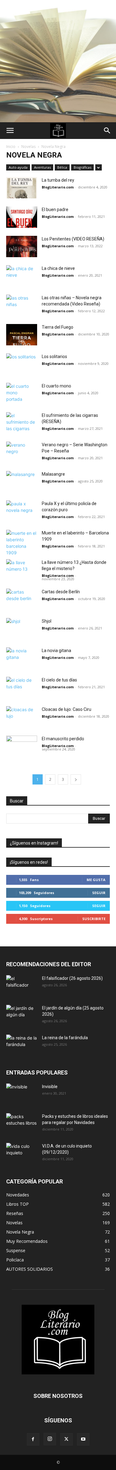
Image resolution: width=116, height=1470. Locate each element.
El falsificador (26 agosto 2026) (72, 978)
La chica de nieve (58, 268)
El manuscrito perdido (63, 738)
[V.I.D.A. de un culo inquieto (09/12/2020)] (21, 1154)
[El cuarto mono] (21, 406)
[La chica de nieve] (21, 276)
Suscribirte (93, 918)
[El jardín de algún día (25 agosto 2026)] (21, 1016)
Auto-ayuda (18, 167)
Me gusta (96, 879)
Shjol (46, 621)
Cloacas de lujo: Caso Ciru (66, 709)
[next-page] (76, 779)
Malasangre (53, 474)
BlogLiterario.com (58, 187)
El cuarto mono (56, 385)
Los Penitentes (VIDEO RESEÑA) (73, 238)
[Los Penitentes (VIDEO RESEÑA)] (21, 246)
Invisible (50, 1086)
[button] (10, 130)
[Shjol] (21, 628)
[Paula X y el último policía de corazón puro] (21, 511)
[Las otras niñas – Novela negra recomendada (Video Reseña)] (21, 305)
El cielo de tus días (59, 679)
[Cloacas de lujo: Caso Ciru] (21, 717)
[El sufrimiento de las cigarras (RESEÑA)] (21, 423)
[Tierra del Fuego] (21, 334)
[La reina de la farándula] (21, 1045)
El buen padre (55, 209)
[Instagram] (50, 1439)
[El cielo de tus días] (21, 687)
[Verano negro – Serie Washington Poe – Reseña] (21, 452)
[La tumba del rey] (21, 187)
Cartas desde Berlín (61, 591)
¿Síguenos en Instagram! (34, 843)
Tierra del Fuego (57, 327)
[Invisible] (21, 1094)
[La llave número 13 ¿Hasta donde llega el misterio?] (21, 570)
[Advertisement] (58, 61)
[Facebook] (33, 1439)
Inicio (10, 146)
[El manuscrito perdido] (21, 759)
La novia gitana (56, 650)
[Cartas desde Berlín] (21, 612)
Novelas (28, 146)
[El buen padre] (21, 217)
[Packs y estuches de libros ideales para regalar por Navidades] (21, 1124)
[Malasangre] (21, 494)
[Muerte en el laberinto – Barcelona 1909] (21, 543)
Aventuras (42, 167)
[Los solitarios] (21, 364)
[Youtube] (83, 1439)
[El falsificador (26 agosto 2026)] (21, 986)
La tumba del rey (58, 180)
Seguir (98, 892)
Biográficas (82, 167)
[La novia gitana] (21, 670)
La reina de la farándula (65, 1037)
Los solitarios (54, 356)
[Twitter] (66, 1439)
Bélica (62, 167)
